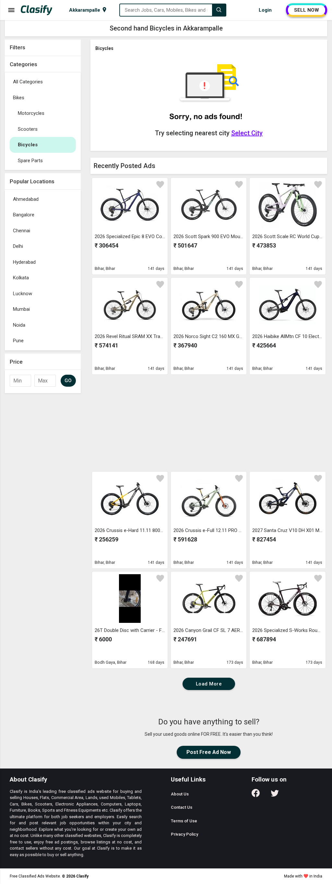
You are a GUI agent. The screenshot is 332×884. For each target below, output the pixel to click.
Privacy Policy (184, 834)
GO (68, 380)
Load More (209, 684)
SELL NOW (306, 10)
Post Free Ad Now (208, 752)
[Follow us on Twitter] (275, 795)
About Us (180, 794)
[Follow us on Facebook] (256, 795)
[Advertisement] (43, 664)
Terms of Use (184, 820)
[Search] (219, 10)
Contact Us (181, 807)
